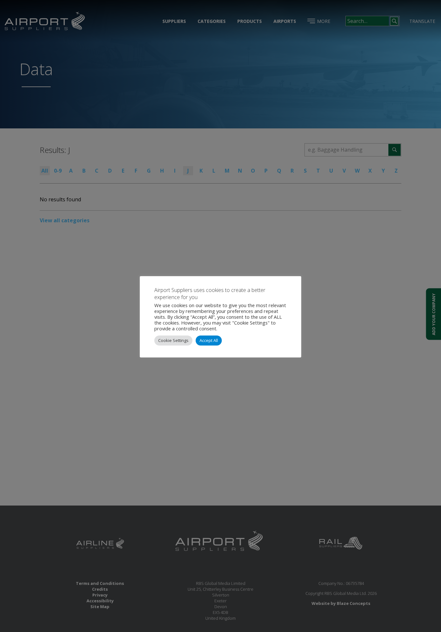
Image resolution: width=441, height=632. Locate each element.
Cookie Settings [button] (173, 340)
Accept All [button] (209, 340)
